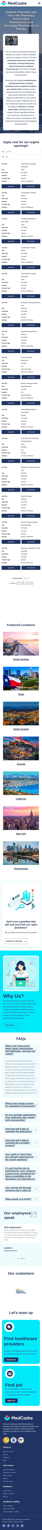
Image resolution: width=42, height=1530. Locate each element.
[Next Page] (27, 583)
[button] (39, 3)
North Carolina (21, 729)
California (21, 799)
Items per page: (17, 578)
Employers (7, 1486)
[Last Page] (31, 583)
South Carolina (21, 659)
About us (7, 1447)
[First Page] (18, 583)
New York (21, 833)
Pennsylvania (21, 868)
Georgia (21, 764)
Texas (21, 694)
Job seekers (8, 1465)
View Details (31, 186)
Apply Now (11, 186)
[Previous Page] (22, 583)
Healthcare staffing (11, 1502)
